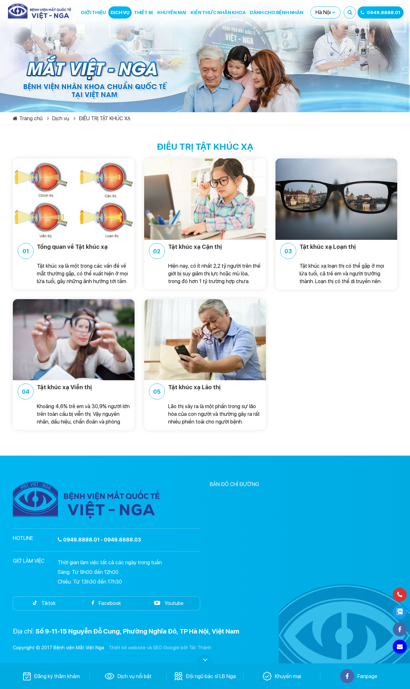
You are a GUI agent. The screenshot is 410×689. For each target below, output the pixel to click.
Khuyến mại (171, 12)
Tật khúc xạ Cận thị (187, 249)
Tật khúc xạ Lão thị (187, 389)
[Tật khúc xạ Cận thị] (205, 198)
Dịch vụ (120, 12)
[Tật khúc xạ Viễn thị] (74, 339)
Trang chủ (31, 118)
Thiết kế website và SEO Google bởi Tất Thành (160, 648)
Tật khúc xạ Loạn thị (320, 249)
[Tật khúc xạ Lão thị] (205, 339)
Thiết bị (143, 12)
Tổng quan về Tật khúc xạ (65, 249)
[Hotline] (400, 595)
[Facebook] (400, 629)
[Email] (400, 647)
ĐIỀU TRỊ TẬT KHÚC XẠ (104, 118)
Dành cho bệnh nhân (276, 12)
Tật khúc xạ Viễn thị (57, 389)
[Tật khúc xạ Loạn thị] (336, 198)
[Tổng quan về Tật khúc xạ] (74, 198)
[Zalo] (400, 612)
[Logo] (40, 11)
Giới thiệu (93, 12)
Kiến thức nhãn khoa (218, 12)
